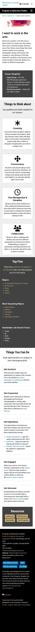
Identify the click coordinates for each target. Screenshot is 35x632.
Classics (8, 314)
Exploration (10, 16)
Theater (7, 293)
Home (4, 16)
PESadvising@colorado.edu (17, 553)
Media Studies (10, 307)
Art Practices (9, 286)
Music (7, 288)
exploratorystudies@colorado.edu (13, 550)
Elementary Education (12, 317)
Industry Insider (17, 499)
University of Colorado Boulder (12, 600)
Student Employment (13, 437)
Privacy (4, 605)
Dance (7, 290)
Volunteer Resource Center (15, 446)
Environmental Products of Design (16, 283)
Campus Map (26, 605)
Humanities (8, 312)
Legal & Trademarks (14, 605)
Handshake (10, 442)
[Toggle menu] (31, 10)
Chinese (7, 310)
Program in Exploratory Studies (14, 11)
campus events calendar (14, 477)
